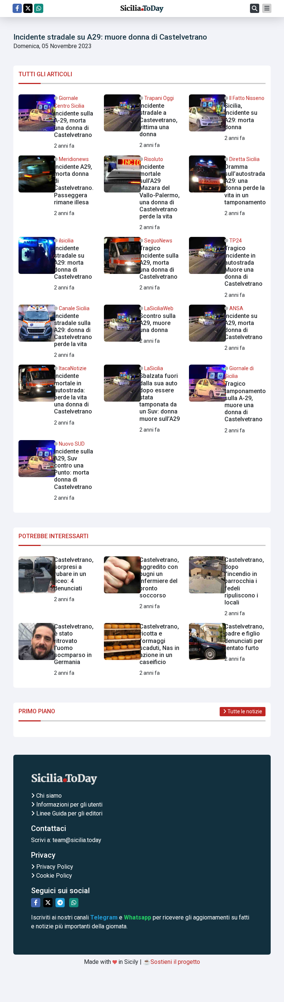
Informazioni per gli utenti (68, 804)
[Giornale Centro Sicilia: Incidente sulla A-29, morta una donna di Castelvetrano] (56, 122)
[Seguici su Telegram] (60, 902)
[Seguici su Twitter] (28, 8)
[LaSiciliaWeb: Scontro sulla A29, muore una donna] (142, 326)
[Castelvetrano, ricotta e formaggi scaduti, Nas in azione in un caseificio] (142, 650)
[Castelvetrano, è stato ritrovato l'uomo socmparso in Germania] (56, 650)
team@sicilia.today (77, 840)
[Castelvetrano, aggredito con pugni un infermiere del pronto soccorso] (142, 583)
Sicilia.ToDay (142, 8)
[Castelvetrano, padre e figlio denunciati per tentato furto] (227, 644)
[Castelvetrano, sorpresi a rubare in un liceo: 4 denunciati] (56, 580)
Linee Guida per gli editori (68, 813)
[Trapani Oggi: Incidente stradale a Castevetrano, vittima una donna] (142, 122)
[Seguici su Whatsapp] (38, 8)
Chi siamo (48, 795)
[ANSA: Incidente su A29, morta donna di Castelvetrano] (227, 329)
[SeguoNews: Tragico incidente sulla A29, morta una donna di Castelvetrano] (142, 264)
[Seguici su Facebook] (17, 8)
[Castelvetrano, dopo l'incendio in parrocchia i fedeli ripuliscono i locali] (227, 587)
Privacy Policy (54, 866)
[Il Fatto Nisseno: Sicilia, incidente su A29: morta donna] (227, 118)
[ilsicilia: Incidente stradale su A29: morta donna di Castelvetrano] (56, 264)
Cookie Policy (53, 875)
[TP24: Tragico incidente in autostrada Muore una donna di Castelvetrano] (227, 268)
